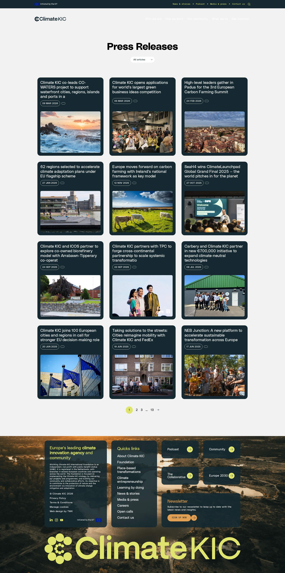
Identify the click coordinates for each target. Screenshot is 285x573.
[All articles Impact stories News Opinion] (142, 60)
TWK (70, 511)
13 (152, 410)
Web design (56, 511)
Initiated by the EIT (85, 520)
